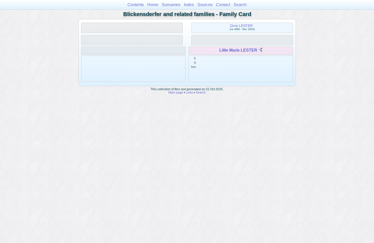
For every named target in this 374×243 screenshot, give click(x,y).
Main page (175, 92)
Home (152, 5)
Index (189, 5)
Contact (223, 5)
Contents (135, 5)
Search (240, 5)
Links (189, 92)
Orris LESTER (241, 26)
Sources (204, 5)
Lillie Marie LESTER (238, 50)
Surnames (171, 5)
